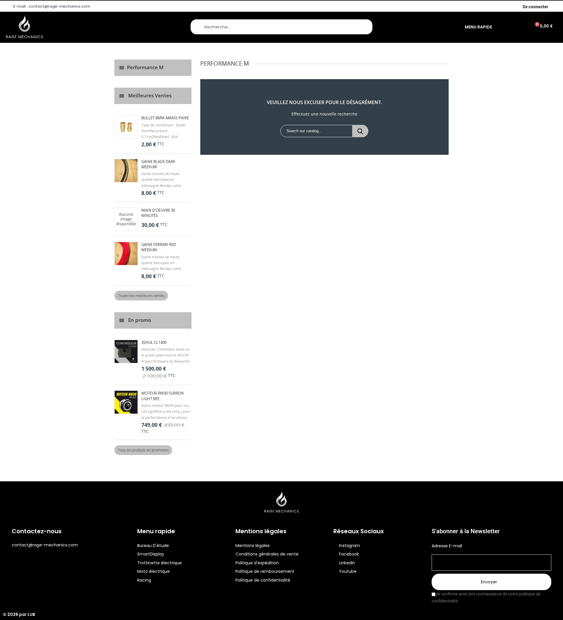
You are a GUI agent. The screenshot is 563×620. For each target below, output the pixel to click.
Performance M (145, 67)
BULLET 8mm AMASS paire (165, 117)
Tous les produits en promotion (143, 450)
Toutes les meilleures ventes (141, 295)
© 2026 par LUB (19, 614)
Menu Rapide (478, 27)
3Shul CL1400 (154, 342)
